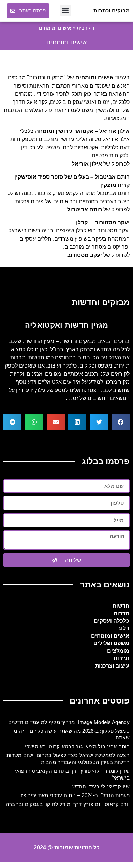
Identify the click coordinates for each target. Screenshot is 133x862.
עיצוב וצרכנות (112, 666)
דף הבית (85, 28)
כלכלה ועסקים (111, 621)
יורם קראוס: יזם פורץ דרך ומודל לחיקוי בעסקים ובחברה (68, 804)
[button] (65, 10)
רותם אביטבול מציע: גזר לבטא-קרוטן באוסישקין (76, 746)
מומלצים (118, 651)
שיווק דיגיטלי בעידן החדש (101, 786)
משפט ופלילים (111, 643)
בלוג (123, 628)
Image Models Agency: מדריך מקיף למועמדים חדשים (69, 722)
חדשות (121, 606)
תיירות (121, 658)
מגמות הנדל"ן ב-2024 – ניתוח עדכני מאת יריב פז (75, 795)
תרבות (121, 613)
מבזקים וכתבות (111, 10)
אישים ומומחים (110, 636)
